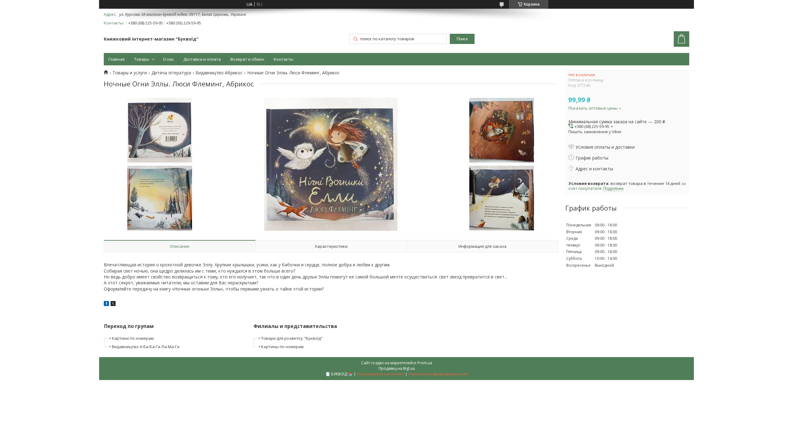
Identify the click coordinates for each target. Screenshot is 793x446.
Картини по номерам (133, 338)
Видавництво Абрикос (219, 73)
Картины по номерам (282, 346)
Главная (116, 59)
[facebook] (106, 304)
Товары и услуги (129, 73)
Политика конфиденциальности (438, 374)
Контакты (283, 59)
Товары (141, 59)
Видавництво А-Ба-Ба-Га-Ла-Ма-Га (145, 346)
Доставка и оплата (202, 59)
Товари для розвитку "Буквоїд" (292, 338)
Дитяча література (171, 73)
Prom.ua (424, 362)
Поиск (462, 39)
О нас (168, 59)
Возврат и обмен (247, 59)
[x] (113, 304)
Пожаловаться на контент (380, 374)
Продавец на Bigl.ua (397, 368)
